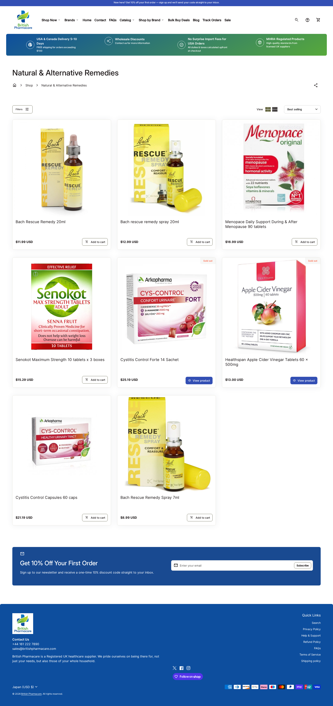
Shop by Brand (151, 20)
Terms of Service (310, 654)
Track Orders (213, 20)
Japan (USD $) (25, 687)
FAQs (113, 20)
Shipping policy (311, 660)
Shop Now (51, 20)
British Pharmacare (31, 693)
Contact (100, 20)
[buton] (25, 687)
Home (87, 20)
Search (316, 622)
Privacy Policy (312, 629)
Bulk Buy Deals (179, 20)
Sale (228, 20)
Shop (29, 85)
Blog (196, 20)
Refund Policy (312, 641)
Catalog (127, 20)
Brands (72, 20)
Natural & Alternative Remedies (64, 85)
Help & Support (311, 635)
